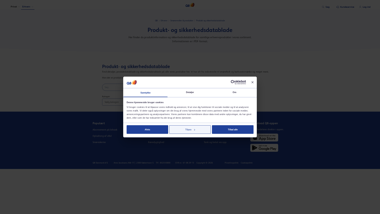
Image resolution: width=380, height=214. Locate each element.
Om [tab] (234, 92)
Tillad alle (233, 129)
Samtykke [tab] (145, 92)
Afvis (147, 129)
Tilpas (188, 129)
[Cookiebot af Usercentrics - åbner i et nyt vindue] (233, 82)
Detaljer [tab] (190, 92)
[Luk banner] (252, 82)
